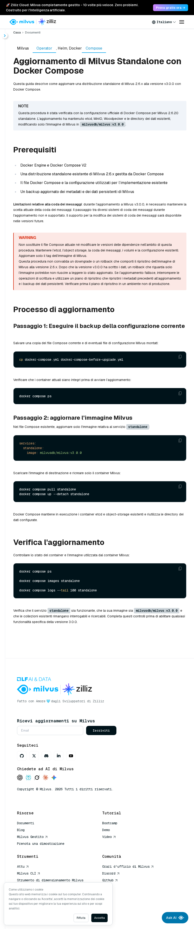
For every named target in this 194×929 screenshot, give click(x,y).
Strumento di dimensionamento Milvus (50, 880)
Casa (17, 32)
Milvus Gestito (30, 837)
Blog (21, 830)
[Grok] (37, 778)
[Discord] (46, 756)
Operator (44, 48)
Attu (21, 866)
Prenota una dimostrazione (40, 843)
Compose (94, 48)
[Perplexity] (28, 778)
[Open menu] (182, 22)
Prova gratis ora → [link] (170, 8)
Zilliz (98, 701)
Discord (108, 873)
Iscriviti (101, 730)
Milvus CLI (26, 873)
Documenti (32, 32)
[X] (34, 756)
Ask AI (171, 918)
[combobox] (164, 22)
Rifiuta (81, 918)
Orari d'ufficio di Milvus (126, 866)
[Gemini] (54, 778)
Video (107, 837)
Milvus (23, 48)
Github (108, 880)
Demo (106, 830)
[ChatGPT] (20, 778)
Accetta (99, 918)
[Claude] (45, 778)
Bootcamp (109, 823)
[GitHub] (21, 756)
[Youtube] (71, 756)
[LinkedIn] (58, 756)
